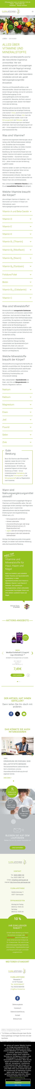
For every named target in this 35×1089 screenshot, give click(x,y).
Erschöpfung (20, 473)
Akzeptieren (18, 1082)
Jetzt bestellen (17, 675)
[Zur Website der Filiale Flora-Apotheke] (17, 971)
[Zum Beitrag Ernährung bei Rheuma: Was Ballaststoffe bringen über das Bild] (17, 746)
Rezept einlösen (22, 5)
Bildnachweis (17, 1019)
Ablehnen (18, 1080)
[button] (33, 652)
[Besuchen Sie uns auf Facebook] (17, 998)
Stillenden (19, 120)
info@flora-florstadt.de (17, 989)
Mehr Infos (18, 1085)
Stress (13, 113)
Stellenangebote (17, 1004)
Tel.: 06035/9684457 (17, 984)
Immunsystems (18, 475)
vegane (8, 531)
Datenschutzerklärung (17, 1012)
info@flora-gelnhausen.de (20, 880)
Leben (4, 38)
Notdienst (13, 5)
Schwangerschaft (7, 120)
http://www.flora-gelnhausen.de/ (20, 882)
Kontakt (17, 1015)
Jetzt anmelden (17, 848)
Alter (23, 115)
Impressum (17, 1008)
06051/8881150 (19, 4)
